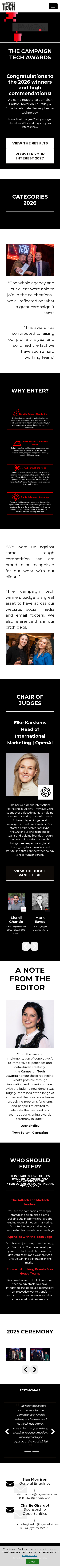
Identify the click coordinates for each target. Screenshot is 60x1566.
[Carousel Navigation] (30, 946)
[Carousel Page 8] (35, 1451)
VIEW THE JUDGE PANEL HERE (30, 873)
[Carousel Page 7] (27, 1451)
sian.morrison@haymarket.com (37, 1494)
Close (32, 1561)
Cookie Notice (29, 1555)
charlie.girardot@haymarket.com (38, 1524)
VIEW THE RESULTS (30, 143)
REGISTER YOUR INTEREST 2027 (30, 156)
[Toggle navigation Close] (53, 6)
